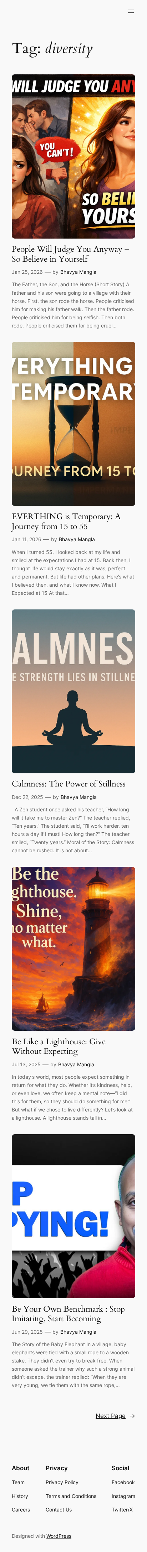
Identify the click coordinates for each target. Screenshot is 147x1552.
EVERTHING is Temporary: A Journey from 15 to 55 (66, 521)
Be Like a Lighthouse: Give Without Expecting (59, 1046)
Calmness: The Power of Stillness (69, 784)
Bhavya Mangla (78, 272)
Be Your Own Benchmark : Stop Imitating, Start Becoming (68, 1314)
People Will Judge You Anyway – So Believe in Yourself (70, 254)
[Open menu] (131, 11)
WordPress (58, 1536)
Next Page (115, 1415)
